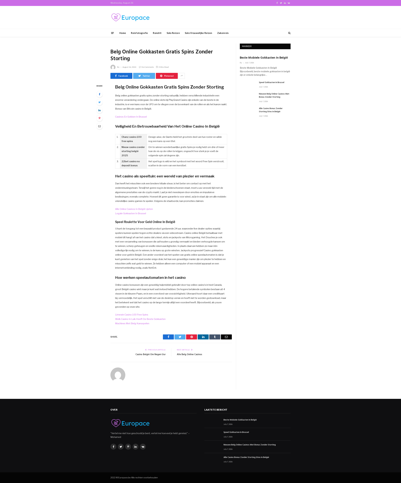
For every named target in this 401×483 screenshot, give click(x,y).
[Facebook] (99, 94)
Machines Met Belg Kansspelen (132, 323)
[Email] (99, 126)
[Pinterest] (99, 118)
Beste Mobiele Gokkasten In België (264, 58)
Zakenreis (223, 33)
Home (122, 33)
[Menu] (112, 33)
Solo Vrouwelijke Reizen (198, 33)
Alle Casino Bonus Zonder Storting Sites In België (271, 110)
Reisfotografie (139, 33)
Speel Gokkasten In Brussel (271, 82)
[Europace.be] (130, 17)
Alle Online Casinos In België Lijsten (134, 209)
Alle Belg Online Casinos (189, 354)
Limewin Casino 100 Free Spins (131, 314)
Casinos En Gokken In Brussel (131, 116)
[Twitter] (99, 102)
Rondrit (157, 33)
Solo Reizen (173, 33)
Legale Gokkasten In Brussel (130, 213)
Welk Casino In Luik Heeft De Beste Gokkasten (140, 319)
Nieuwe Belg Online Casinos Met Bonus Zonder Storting (274, 95)
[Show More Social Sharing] (182, 76)
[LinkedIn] (99, 110)
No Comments (148, 67)
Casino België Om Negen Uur (150, 354)
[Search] (289, 33)
